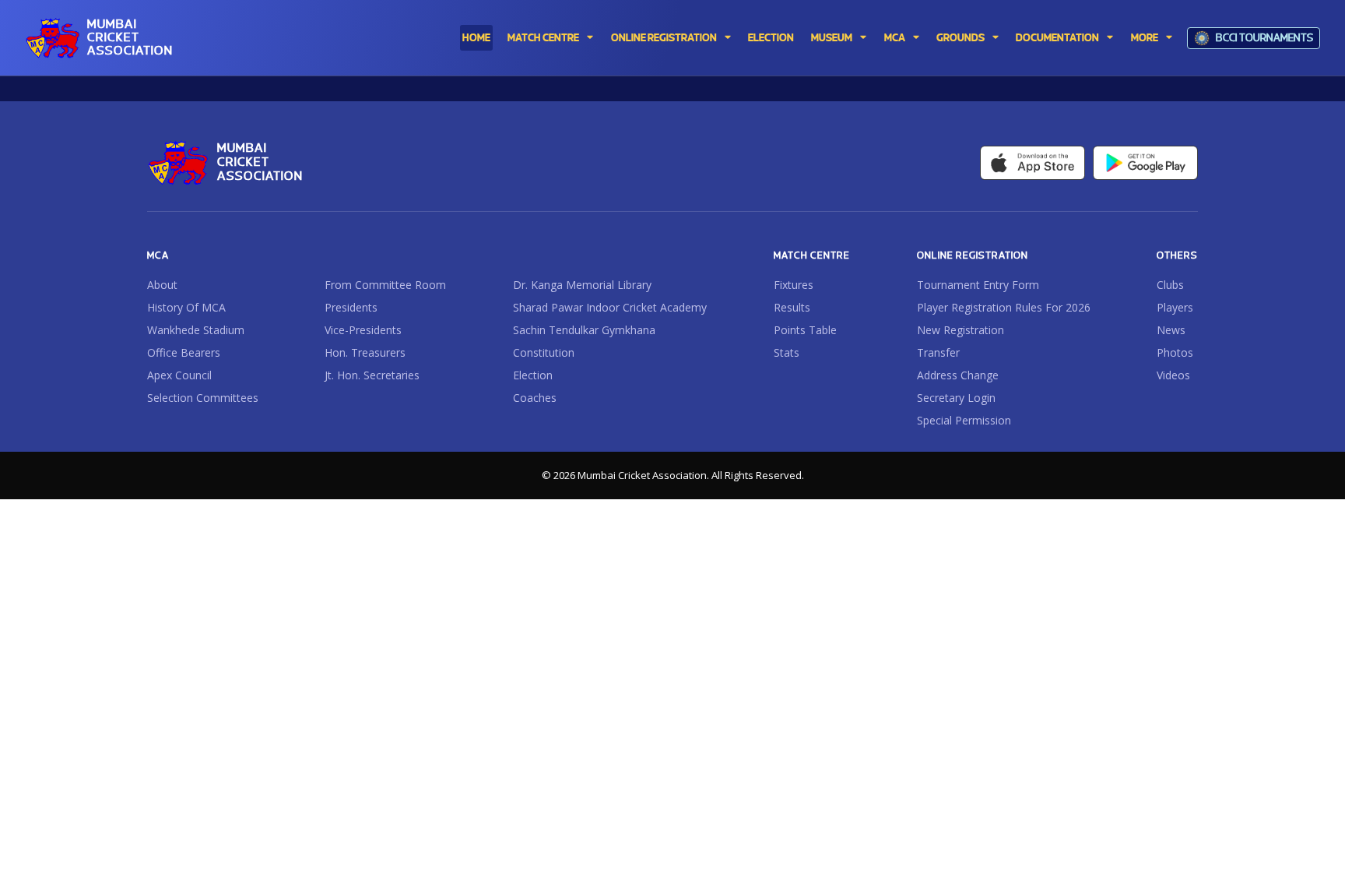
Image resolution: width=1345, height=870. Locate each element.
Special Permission (964, 421)
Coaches (535, 398)
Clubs (1170, 285)
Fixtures (793, 285)
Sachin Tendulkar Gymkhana (584, 330)
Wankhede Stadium (195, 330)
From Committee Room (385, 285)
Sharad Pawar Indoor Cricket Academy (610, 308)
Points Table (805, 330)
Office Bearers (183, 353)
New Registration (960, 330)
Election (533, 375)
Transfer (938, 353)
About (162, 285)
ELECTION (771, 38)
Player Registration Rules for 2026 (1003, 308)
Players (1175, 308)
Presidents (351, 308)
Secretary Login (956, 398)
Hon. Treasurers (365, 353)
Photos (1175, 353)
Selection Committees (202, 398)
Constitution (543, 353)
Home (476, 38)
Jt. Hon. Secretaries (372, 375)
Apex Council (179, 375)
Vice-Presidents (363, 330)
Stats (786, 353)
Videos (1173, 375)
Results (792, 308)
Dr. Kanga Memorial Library (582, 285)
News (1171, 330)
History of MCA (186, 308)
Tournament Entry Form (978, 285)
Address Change (958, 375)
